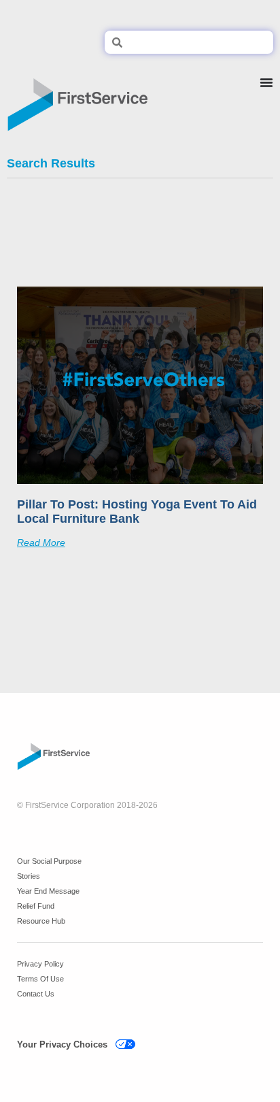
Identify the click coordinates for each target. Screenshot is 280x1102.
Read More (41, 542)
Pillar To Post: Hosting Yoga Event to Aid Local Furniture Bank (137, 512)
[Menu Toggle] (266, 99)
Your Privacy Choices (62, 1044)
